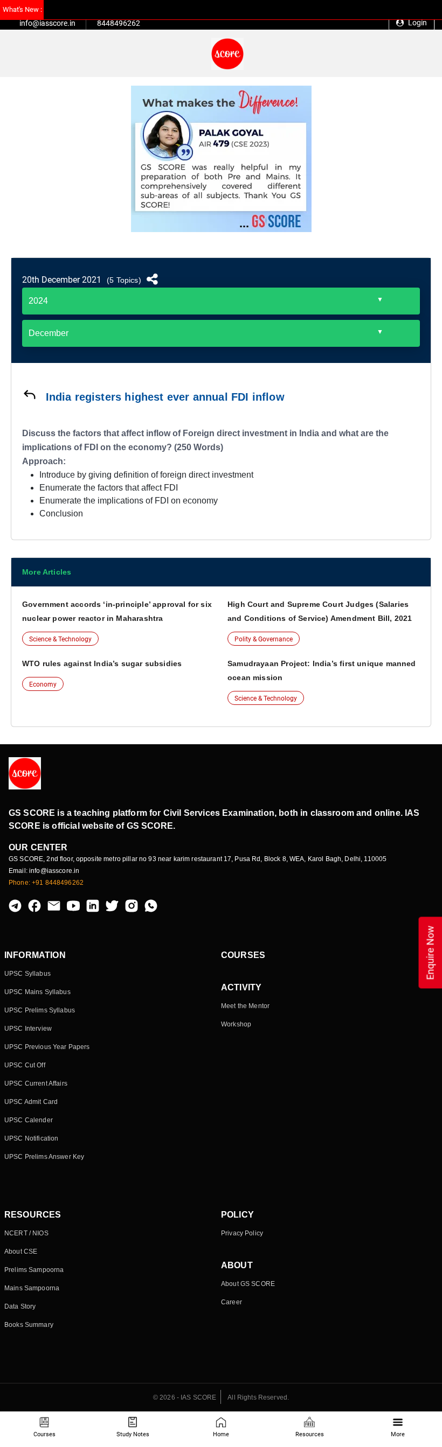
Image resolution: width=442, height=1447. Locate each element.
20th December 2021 (61, 280)
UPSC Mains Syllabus (37, 992)
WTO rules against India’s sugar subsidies (102, 663)
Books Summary (28, 1325)
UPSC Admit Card (31, 1102)
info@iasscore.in (47, 23)
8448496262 (118, 23)
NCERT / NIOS (26, 1233)
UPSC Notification (31, 1138)
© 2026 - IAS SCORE (185, 1397)
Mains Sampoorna (31, 1288)
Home (221, 1434)
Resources (309, 1434)
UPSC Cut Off (24, 1065)
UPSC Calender (28, 1120)
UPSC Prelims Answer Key (44, 1157)
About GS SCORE (248, 1284)
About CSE (20, 1251)
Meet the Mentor (245, 1006)
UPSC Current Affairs (35, 1083)
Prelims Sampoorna (34, 1270)
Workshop (236, 1024)
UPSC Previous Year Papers (47, 1047)
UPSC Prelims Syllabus (39, 1010)
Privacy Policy (242, 1233)
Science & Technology (60, 639)
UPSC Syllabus (27, 973)
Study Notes (132, 1434)
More (398, 1434)
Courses (44, 1434)
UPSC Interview (28, 1028)
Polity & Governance (263, 639)
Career (231, 1302)
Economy (43, 684)
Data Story (20, 1306)
